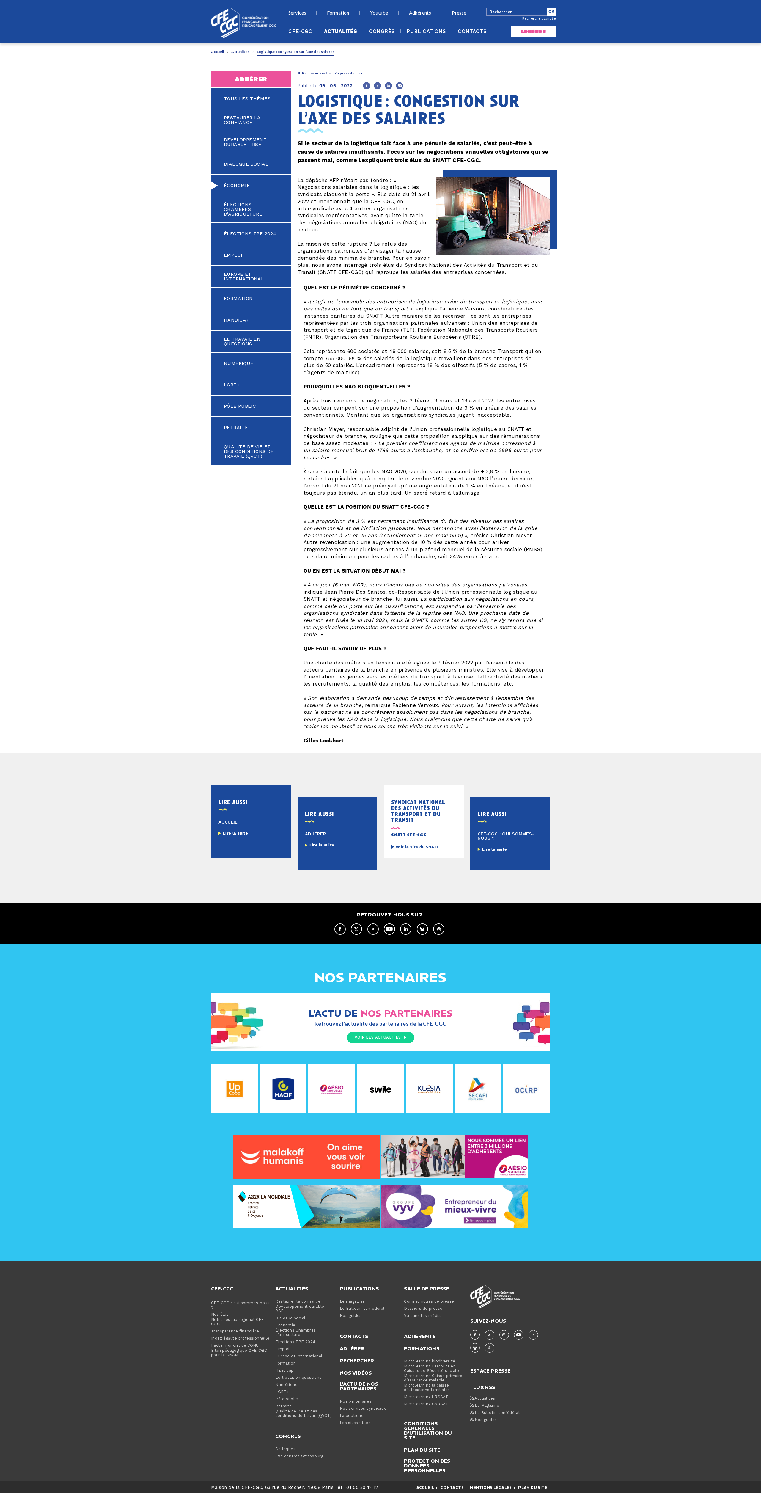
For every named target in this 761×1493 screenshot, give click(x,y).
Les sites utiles (355, 1423)
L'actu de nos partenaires (359, 1386)
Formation (338, 12)
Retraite (236, 427)
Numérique (239, 363)
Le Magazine (486, 1405)
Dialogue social (246, 164)
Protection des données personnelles (427, 1466)
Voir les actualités (378, 1037)
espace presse (490, 1370)
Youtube (379, 12)
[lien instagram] (373, 929)
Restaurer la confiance (242, 120)
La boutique (352, 1416)
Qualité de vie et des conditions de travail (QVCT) (249, 451)
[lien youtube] (389, 929)
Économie (237, 185)
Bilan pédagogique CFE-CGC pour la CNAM (239, 1352)
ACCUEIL (425, 1487)
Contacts (472, 31)
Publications (426, 31)
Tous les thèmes (247, 98)
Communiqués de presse (429, 1301)
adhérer (533, 31)
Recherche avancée (539, 18)
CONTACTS (452, 1487)
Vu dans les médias (423, 1316)
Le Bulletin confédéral (362, 1309)
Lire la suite (235, 833)
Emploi (233, 255)
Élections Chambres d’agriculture (243, 209)
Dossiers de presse (423, 1309)
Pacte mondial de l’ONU (235, 1345)
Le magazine (352, 1301)
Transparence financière (235, 1331)
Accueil (217, 51)
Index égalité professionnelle (240, 1338)
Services (297, 12)
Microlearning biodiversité (429, 1361)
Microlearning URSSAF (426, 1397)
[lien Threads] (438, 929)
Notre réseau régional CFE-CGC (238, 1322)
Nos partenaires (356, 1401)
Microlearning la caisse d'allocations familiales (427, 1387)
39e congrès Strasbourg (299, 1456)
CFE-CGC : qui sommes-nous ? (240, 1305)
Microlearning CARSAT (426, 1404)
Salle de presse (426, 1288)
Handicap (236, 320)
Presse (459, 12)
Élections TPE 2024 (250, 233)
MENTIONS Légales (491, 1487)
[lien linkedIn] (405, 929)
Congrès (382, 31)
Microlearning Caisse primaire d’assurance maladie (433, 1378)
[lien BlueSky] (422, 929)
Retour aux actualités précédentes (332, 73)
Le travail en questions (242, 341)
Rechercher (357, 1360)
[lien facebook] (340, 929)
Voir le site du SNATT (417, 847)
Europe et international (244, 276)
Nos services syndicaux (363, 1408)
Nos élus (220, 1314)
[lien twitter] (356, 929)
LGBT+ (232, 384)
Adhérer (352, 1348)
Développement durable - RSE (245, 142)
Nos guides (351, 1316)
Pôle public (240, 406)
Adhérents (420, 12)
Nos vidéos (356, 1372)
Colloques (285, 1449)
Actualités (340, 31)
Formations (421, 1348)
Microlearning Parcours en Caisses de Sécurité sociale (431, 1368)
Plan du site (422, 1449)
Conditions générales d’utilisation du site (428, 1430)
